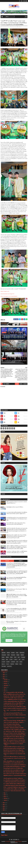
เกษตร (23, 659)
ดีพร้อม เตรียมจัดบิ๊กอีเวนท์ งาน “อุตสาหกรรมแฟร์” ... (14, 761)
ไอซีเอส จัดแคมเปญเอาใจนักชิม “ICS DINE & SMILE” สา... (15, 720)
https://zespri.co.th (5, 291)
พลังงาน (3, 664)
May (4, 793)
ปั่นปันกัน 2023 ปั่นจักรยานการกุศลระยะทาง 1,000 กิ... (14, 751)
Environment (4, 654)
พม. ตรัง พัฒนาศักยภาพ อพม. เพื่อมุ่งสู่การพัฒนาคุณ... (14, 736)
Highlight (19, 26)
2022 (4, 802)
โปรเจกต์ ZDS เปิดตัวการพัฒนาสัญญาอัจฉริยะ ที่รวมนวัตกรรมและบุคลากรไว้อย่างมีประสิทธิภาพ (15, 523)
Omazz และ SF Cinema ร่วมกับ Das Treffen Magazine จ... (15, 733)
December (6, 679)
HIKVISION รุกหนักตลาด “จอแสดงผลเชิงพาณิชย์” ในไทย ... (15, 776)
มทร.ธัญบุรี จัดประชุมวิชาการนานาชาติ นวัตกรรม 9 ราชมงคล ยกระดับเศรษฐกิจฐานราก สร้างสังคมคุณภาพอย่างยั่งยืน (16, 519)
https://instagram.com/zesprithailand (9, 296)
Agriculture (3, 652)
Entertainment (22, 652)
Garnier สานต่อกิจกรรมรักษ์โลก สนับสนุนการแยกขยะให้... (15, 708)
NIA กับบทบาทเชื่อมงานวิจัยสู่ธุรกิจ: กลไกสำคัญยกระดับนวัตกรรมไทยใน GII (16, 622)
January (5, 800)
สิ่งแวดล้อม (4, 666)
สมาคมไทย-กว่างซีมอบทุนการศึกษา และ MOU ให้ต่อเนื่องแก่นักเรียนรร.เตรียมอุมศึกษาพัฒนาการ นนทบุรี (16, 552)
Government (13, 654)
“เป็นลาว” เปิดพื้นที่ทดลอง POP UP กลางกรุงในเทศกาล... (15, 699)
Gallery (8, 654)
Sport (19, 657)
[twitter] (21, 1)
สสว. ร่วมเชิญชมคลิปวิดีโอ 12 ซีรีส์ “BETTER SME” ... (14, 692)
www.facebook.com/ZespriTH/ (7, 293)
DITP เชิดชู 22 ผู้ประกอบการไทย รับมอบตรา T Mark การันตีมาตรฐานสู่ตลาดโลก (16, 589)
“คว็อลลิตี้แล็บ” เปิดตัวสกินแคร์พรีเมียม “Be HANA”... (14, 727)
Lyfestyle (7, 657)
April (5, 794)
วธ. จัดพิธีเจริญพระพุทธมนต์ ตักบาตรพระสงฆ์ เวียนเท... (15, 781)
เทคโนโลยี (13, 661)
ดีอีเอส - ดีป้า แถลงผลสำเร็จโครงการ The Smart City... (14, 740)
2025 (4, 674)
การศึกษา (15, 659)
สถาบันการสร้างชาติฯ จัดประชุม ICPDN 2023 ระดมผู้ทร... (15, 706)
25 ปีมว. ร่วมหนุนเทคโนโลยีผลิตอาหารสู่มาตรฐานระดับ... (15, 787)
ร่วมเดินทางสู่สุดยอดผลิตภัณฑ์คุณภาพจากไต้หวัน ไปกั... (15, 701)
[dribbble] (23, 1)
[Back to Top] (18, 839)
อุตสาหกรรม (9, 666)
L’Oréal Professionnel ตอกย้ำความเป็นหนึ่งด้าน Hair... (14, 748)
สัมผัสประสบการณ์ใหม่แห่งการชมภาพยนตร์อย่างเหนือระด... (14, 754)
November (6, 681)
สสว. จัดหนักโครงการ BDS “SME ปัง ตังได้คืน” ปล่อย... (14, 731)
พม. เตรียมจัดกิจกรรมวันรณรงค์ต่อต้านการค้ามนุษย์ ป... (15, 780)
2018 (4, 810)
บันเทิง (21, 661)
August (5, 687)
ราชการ (7, 664)
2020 (4, 806)
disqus (21, 383)
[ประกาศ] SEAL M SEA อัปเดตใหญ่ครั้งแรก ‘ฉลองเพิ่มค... (15, 766)
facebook (25, 383)
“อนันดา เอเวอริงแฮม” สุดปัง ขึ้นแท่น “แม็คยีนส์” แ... (14, 722)
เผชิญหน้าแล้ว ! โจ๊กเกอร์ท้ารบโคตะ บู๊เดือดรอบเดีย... (14, 696)
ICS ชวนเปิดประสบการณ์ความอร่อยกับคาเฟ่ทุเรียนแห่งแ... (15, 773)
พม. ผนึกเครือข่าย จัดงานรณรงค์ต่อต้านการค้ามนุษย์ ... (14, 770)
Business (8, 652)
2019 (4, 808)
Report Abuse (4, 835)
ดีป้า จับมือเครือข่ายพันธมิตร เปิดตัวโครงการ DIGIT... (14, 771)
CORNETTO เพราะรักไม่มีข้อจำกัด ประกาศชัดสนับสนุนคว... (13, 744)
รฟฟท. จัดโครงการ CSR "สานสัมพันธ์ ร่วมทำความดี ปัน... (15, 729)
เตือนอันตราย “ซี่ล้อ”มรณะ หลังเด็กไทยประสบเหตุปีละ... (15, 742)
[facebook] (19, 1)
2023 (4, 678)
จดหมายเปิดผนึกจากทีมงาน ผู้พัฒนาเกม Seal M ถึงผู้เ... (14, 789)
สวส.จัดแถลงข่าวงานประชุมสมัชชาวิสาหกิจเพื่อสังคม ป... (15, 764)
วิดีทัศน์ (16, 664)
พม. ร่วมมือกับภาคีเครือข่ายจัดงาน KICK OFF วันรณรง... (15, 783)
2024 (4, 676)
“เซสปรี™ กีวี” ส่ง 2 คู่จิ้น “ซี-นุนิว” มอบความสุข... (13, 697)
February (6, 798)
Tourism (3, 659)
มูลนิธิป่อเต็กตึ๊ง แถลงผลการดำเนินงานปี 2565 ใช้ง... (14, 738)
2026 (4, 672)
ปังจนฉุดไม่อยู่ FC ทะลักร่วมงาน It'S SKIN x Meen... (13, 768)
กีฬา (19, 659)
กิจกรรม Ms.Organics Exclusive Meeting (11, 724)
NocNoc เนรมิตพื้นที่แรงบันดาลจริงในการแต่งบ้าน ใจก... (15, 694)
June (5, 690)
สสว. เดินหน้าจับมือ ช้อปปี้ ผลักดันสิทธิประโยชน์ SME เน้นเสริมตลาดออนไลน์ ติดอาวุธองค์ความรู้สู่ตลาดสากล (16, 513)
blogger (16, 383)
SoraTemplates (7, 841)
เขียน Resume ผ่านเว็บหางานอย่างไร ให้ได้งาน (14, 507)
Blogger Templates (18, 841)
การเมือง (10, 659)
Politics (11, 657)
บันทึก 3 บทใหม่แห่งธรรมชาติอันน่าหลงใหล (12, 726)
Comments (21, 560)
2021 (4, 804)
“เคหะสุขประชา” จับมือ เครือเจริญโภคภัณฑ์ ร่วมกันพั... (15, 790)
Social (15, 657)
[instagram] (25, 1)
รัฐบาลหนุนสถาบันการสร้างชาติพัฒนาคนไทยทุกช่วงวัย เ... (15, 715)
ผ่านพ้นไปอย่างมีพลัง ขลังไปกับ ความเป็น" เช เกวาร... (14, 746)
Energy (17, 652)
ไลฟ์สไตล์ (12, 664)
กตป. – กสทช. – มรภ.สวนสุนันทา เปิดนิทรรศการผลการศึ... (15, 710)
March (5, 796)
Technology (23, 657)
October (5, 683)
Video (7, 659)
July (4, 689)
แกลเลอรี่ (3, 661)
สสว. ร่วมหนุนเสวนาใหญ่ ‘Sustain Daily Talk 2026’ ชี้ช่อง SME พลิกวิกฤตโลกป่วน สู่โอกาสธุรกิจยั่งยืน (14, 361)
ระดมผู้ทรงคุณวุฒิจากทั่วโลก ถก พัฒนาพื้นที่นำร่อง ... (14, 703)
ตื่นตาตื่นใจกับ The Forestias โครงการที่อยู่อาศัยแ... (14, 750)
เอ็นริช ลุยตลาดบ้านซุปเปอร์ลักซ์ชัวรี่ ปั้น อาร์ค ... (13, 713)
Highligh (18, 654)
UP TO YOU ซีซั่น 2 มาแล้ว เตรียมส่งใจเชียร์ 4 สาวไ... (14, 763)
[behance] (26, 1)
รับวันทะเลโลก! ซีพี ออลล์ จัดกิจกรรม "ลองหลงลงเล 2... (15, 756)
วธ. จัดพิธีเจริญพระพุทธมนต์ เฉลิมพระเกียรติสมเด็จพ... (14, 785)
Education (12, 652)
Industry (3, 657)
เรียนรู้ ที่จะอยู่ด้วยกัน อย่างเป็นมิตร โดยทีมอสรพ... (13, 778)
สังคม (20, 664)
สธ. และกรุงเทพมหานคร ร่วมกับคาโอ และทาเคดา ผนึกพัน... (15, 759)
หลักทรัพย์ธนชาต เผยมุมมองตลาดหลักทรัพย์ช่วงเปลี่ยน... (15, 734)
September (6, 685)
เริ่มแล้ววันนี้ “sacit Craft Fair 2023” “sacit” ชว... (14, 704)
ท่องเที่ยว (8, 661)
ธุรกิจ (17, 661)
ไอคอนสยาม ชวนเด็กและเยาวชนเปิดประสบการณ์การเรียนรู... (14, 718)
